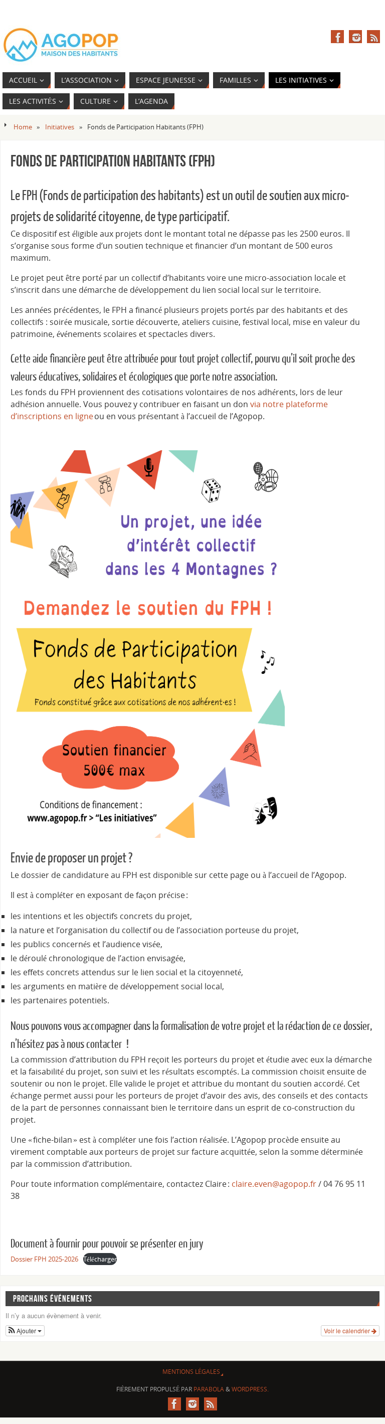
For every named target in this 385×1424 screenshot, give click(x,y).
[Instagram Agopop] (355, 36)
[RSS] (373, 36)
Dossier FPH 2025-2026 (44, 1259)
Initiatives (59, 126)
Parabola (209, 1389)
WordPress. (250, 1389)
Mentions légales (191, 1371)
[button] (25, 1331)
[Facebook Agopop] (337, 36)
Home (23, 126)
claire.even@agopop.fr (274, 1183)
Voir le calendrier (347, 1330)
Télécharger (100, 1259)
